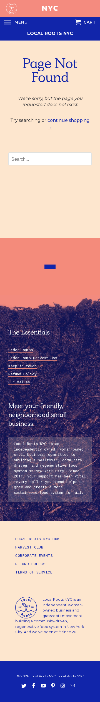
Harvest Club (29, 547)
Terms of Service (33, 572)
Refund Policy (22, 373)
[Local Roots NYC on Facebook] (34, 686)
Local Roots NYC (50, 33)
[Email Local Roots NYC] (73, 686)
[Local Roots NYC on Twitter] (24, 686)
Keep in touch (22, 365)
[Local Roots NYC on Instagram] (63, 686)
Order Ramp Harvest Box (32, 357)
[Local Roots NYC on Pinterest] (54, 686)
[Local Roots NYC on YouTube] (44, 686)
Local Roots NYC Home (38, 538)
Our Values (19, 381)
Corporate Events (34, 555)
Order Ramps (20, 349)
